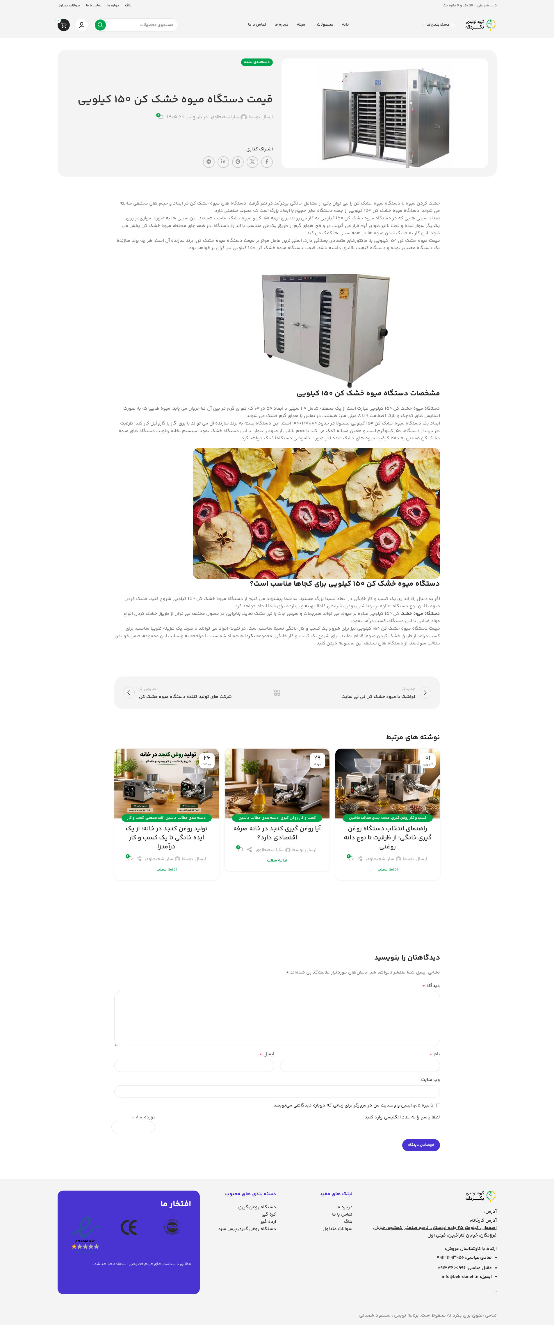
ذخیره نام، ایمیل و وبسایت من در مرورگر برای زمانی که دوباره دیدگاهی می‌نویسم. (352, 1105)
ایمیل (266, 1054)
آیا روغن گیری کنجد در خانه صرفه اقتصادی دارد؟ (277, 833)
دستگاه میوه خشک (420, 613)
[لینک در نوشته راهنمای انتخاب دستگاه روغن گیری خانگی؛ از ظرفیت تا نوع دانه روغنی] (387, 783)
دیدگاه (431, 986)
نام (435, 1054)
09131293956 (450, 1257)
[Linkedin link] (223, 162)
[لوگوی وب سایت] (481, 25)
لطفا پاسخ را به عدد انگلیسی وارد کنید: (402, 1117)
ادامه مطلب (387, 869)
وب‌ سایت (430, 1080)
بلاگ (348, 1221)
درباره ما (344, 1207)
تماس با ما (342, 1214)
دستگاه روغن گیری (257, 1207)
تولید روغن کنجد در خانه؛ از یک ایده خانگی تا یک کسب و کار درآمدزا (167, 838)
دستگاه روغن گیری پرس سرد (247, 1229)
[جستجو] (100, 25)
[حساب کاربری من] (82, 25)
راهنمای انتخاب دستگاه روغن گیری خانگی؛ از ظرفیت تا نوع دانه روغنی (388, 838)
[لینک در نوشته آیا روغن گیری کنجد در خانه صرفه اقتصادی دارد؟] (277, 783)
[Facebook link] (267, 162)
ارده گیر (268, 1221)
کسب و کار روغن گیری (408, 818)
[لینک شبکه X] (252, 162)
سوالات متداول (337, 1229)
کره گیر (269, 1214)
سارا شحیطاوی (225, 117)
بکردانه (247, 636)
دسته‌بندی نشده (257, 62)
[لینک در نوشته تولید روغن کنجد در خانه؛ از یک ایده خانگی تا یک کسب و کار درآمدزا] (166, 783)
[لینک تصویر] (481, 1196)
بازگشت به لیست (277, 693)
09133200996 (452, 1268)
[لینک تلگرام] (209, 162)
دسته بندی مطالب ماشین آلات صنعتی (176, 818)
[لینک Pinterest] (238, 162)
